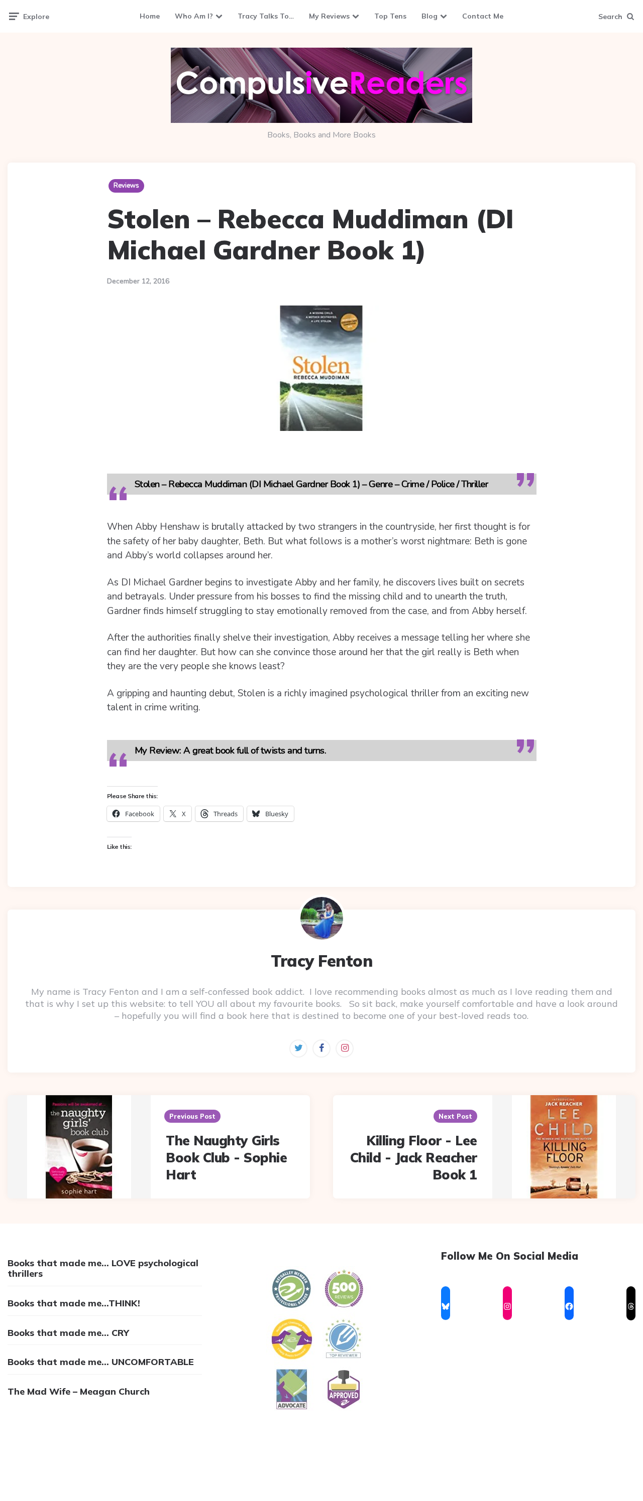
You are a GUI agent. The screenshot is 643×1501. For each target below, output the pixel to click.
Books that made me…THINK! (74, 1303)
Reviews (126, 185)
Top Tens (390, 16)
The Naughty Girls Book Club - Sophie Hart (226, 1157)
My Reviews (329, 16)
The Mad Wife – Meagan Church (79, 1391)
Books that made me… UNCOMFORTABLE (101, 1362)
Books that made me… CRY (68, 1332)
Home (150, 16)
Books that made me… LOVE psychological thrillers (103, 1268)
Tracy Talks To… (266, 16)
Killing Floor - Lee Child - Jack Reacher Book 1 (413, 1157)
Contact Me (482, 16)
